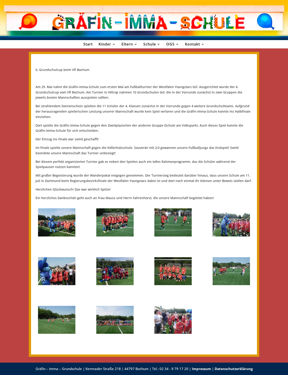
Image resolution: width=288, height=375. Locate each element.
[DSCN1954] (231, 235)
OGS (170, 44)
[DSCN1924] (115, 235)
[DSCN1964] (56, 284)
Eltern (127, 44)
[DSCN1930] (56, 332)
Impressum (201, 368)
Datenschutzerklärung (234, 368)
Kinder (105, 44)
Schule (149, 44)
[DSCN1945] (115, 332)
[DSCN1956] (173, 332)
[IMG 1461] (115, 284)
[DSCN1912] (56, 235)
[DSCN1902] (173, 284)
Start (88, 44)
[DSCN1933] (173, 235)
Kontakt (192, 44)
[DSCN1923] (231, 284)
